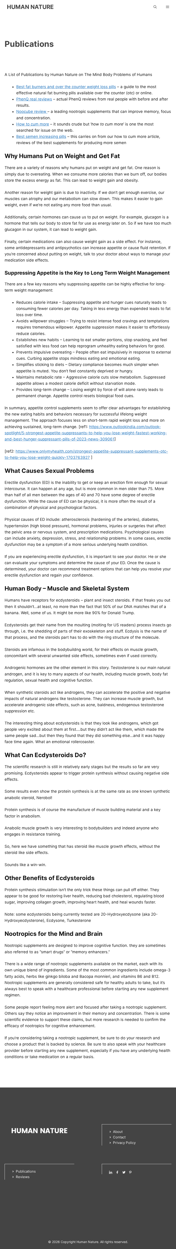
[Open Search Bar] (155, 6)
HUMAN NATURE (30, 6)
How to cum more (32, 124)
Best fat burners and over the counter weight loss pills (66, 86)
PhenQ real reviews (34, 99)
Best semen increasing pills (41, 136)
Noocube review (31, 111)
